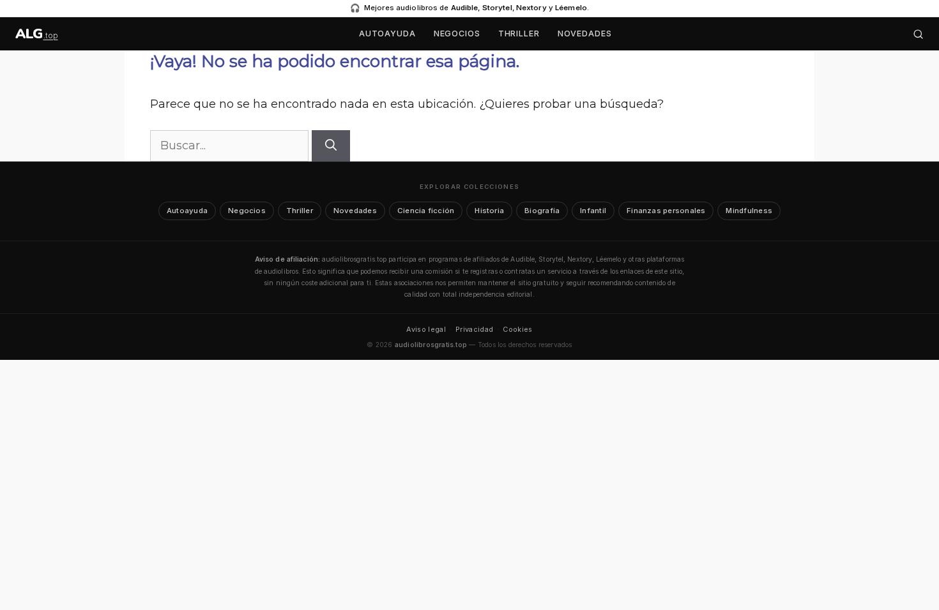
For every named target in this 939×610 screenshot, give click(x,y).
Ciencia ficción (425, 210)
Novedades (585, 33)
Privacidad (474, 329)
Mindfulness (749, 210)
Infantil (593, 210)
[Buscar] (918, 34)
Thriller (519, 33)
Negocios (457, 33)
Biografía (542, 210)
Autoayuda (387, 33)
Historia (489, 210)
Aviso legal (426, 329)
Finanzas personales (666, 210)
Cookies (517, 329)
